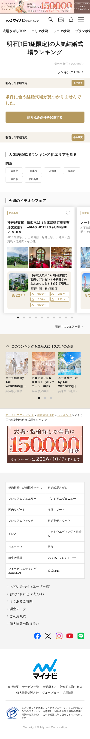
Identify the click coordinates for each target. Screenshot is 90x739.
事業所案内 (49, 686)
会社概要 (13, 686)
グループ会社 (50, 692)
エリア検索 (39, 31)
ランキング (64, 415)
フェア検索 (61, 31)
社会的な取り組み (71, 686)
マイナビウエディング (20, 415)
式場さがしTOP (14, 31)
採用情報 (68, 692)
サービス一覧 (30, 686)
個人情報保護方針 (27, 692)
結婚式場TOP (45, 415)
